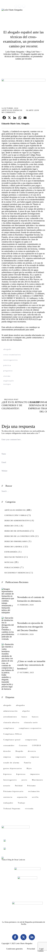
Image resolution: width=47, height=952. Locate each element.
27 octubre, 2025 (25, 672)
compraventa (31, 740)
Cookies (40, 951)
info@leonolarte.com (30, 1)
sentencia (7, 797)
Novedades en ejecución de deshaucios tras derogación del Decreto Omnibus (30, 627)
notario (6, 786)
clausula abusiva (11, 722)
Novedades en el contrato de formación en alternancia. (30, 599)
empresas (35, 757)
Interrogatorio (10, 780)
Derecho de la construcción (19, 536)
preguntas (8, 371)
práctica (7, 365)
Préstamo (31, 786)
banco (24, 717)
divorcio (32, 751)
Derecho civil (11, 526)
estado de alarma (11, 763)
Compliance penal (11, 740)
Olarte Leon (32, 110)
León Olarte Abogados (24, 943)
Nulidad (19, 786)
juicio (24, 780)
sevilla (35, 797)
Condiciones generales (14, 949)
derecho (7, 751)
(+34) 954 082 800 (11, 1)
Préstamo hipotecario (13, 791)
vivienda (29, 809)
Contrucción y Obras (15, 515)
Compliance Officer (12, 734)
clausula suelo (31, 722)
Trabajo (21, 803)
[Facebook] (15, 937)
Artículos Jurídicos (12, 110)
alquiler (26, 711)
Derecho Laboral (13, 547)
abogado (7, 349)
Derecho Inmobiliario (15, 541)
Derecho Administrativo (17, 521)
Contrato (23, 745)
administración (10, 711)
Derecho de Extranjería (17, 531)
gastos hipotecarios (12, 768)
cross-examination (12, 355)
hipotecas (20, 774)
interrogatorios (10, 360)
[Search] (42, 491)
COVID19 (36, 745)
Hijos (29, 768)
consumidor (8, 745)
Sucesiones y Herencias (16, 573)
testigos (7, 384)
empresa (7, 757)
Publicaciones (11, 567)
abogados (20, 705)
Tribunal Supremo (11, 809)
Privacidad (31, 949)
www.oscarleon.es (32, 860)
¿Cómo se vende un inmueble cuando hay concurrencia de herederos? (31, 665)
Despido (19, 751)
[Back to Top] (41, 948)
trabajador (8, 803)
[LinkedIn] (32, 937)
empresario (21, 757)
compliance (8, 728)
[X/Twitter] (23, 937)
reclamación (34, 791)
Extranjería (10, 552)
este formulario (15, 340)
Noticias (8, 562)
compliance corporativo (30, 728)
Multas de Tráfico (14, 557)
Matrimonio (37, 780)
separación (22, 797)
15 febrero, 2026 (25, 605)
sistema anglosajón (8, 376)
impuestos (35, 774)
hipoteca (7, 774)
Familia (27, 763)
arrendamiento (10, 717)
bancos (35, 717)
